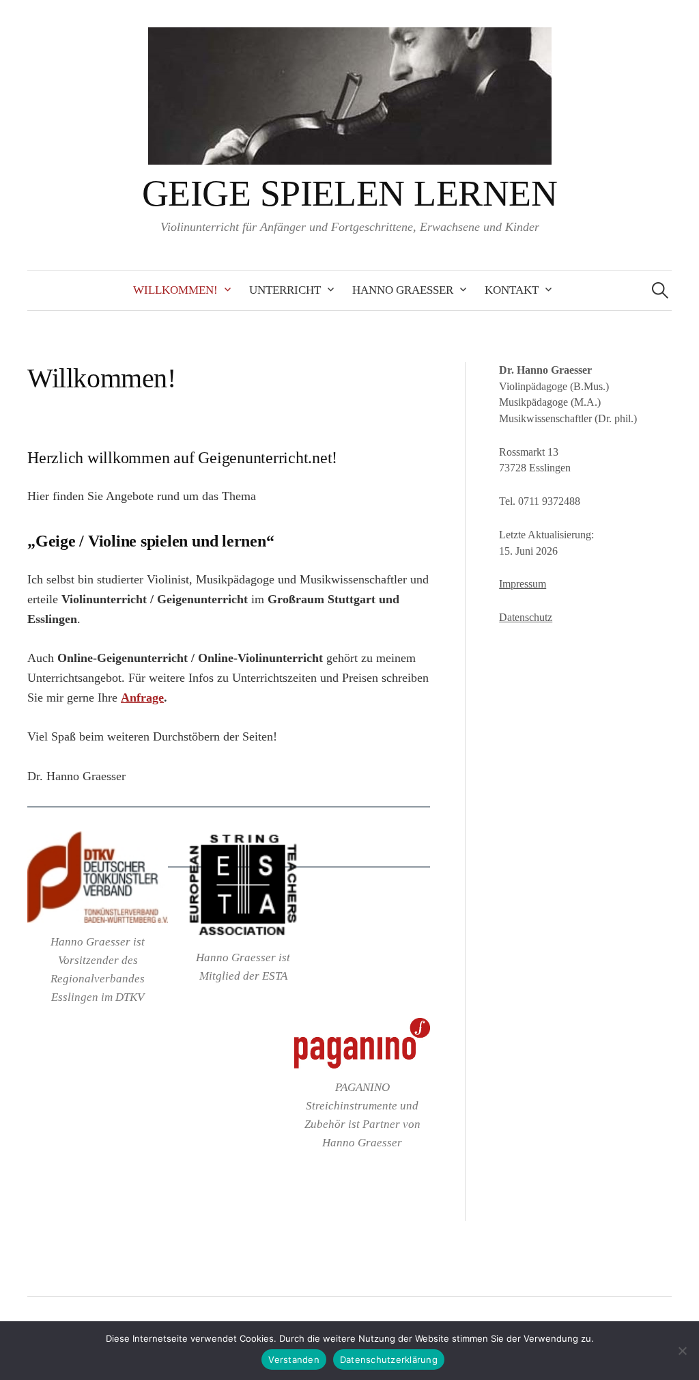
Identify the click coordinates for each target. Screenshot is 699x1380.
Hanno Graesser (402, 290)
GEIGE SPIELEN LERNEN (349, 193)
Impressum (522, 584)
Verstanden (293, 1359)
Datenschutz (525, 617)
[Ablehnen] (682, 1350)
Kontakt (512, 290)
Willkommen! (175, 290)
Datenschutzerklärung (389, 1359)
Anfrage (142, 697)
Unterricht (285, 290)
